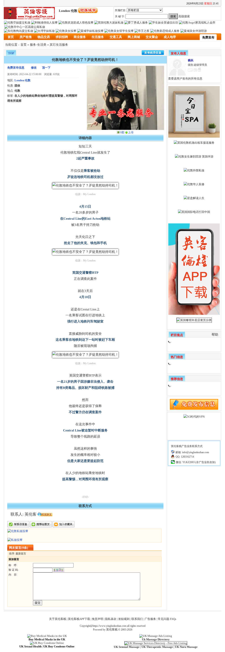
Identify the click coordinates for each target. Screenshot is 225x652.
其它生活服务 (59, 44)
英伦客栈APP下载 (79, 619)
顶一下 (46, 67)
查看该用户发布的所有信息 (185, 78)
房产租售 (26, 37)
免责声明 (97, 619)
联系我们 (137, 619)
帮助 (215, 334)
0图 (122, 132)
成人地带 (170, 37)
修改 (34, 67)
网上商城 (134, 37)
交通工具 (116, 37)
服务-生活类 (38, 44)
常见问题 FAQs (167, 619)
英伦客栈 (112, 629)
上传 (131, 132)
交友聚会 (152, 37)
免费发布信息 (15, 67)
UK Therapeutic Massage (157, 646)
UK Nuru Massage (186, 646)
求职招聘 (62, 37)
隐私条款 (110, 619)
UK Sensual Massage (127, 646)
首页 (11, 37)
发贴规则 (124, 619)
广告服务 (150, 619)
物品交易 (44, 37)
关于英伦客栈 (57, 619)
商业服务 (80, 37)
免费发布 (208, 37)
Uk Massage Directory (156, 639)
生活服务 (98, 37)
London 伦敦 (23, 80)
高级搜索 (184, 16)
